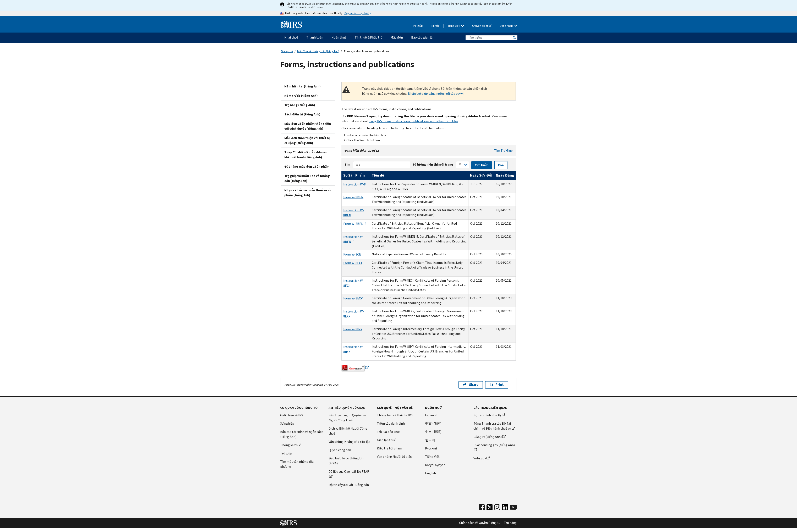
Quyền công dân (340, 450)
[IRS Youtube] (513, 507)
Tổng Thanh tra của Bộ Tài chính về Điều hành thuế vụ (492, 426)
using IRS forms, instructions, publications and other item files (413, 121)
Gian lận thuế (386, 440)
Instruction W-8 (354, 184)
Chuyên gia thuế (481, 26)
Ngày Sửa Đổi (481, 175)
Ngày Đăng (505, 175)
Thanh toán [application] (314, 37)
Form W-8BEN (353, 197)
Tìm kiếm (514, 37)
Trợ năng (510, 523)
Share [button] (473, 384)
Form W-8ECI (352, 263)
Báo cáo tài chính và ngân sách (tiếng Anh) (301, 434)
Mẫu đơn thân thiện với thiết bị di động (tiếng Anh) (307, 140)
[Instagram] (497, 507)
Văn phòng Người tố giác (394, 456)
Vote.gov (479, 458)
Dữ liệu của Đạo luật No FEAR (349, 471)
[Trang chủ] (291, 25)
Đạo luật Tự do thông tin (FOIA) (346, 460)
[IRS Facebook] (482, 507)
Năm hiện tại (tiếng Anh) (302, 86)
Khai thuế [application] (291, 37)
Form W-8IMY (352, 329)
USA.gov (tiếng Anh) (487, 437)
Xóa (501, 165)
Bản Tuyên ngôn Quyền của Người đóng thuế (347, 417)
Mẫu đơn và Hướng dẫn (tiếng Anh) (318, 51)
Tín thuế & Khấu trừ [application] (368, 37)
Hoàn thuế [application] (338, 37)
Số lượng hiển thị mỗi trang (432, 164)
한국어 (430, 440)
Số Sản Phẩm (354, 175)
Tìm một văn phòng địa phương (297, 464)
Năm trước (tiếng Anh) (301, 95)
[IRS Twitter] (490, 508)
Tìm (347, 164)
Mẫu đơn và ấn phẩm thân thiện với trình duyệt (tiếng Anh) (307, 126)
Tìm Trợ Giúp (503, 150)
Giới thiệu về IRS (291, 415)
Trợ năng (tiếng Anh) (299, 105)
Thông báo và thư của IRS (395, 415)
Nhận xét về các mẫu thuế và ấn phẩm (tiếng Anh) (307, 192)
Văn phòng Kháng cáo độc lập (349, 442)
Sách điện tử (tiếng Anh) (302, 114)
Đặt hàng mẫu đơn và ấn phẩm (307, 166)
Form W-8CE (352, 254)
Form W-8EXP (353, 298)
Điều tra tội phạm (389, 448)
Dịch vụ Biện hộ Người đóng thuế (348, 431)
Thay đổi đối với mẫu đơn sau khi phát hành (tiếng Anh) (306, 154)
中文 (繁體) (433, 432)
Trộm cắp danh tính (391, 423)
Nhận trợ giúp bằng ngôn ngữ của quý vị (435, 93)
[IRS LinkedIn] (505, 508)
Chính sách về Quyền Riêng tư (479, 523)
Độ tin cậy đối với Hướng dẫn (349, 485)
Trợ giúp (418, 26)
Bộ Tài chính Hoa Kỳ (487, 415)
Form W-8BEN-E (355, 224)
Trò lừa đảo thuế (388, 432)
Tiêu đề (378, 175)
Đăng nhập (506, 26)
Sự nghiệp (287, 423)
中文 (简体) (433, 423)
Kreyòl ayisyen (435, 465)
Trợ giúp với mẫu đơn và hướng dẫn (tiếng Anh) (307, 178)
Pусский (431, 448)
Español (431, 415)
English (430, 473)
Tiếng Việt (454, 26)
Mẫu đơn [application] (397, 37)
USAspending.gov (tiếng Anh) (494, 445)
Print (499, 384)
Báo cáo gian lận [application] (422, 37)
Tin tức (435, 26)
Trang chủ (287, 51)
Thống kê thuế (290, 445)
